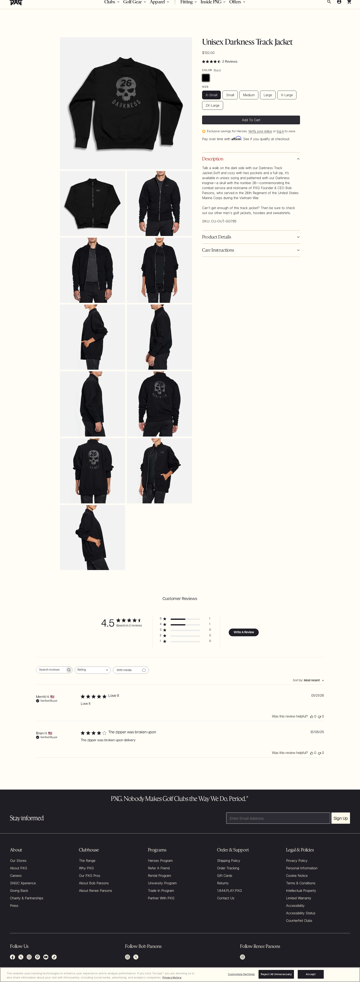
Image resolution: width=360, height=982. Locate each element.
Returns (223, 883)
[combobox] (93, 670)
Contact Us (225, 898)
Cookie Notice (297, 875)
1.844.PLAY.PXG (229, 890)
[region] (180, 974)
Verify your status (260, 131)
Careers (16, 875)
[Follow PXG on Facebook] (12, 957)
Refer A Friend (159, 868)
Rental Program (159, 875)
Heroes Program (160, 860)
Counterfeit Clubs (299, 920)
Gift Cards (224, 875)
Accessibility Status (300, 913)
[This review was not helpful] (319, 717)
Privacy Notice (171, 977)
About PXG (18, 868)
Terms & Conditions (300, 883)
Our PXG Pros (89, 875)
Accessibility (295, 905)
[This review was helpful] (311, 717)
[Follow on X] (135, 957)
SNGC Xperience (23, 883)
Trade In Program (161, 890)
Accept (311, 974)
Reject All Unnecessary (276, 974)
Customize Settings (241, 974)
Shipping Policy (228, 860)
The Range (87, 860)
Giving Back (19, 890)
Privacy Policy (297, 860)
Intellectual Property (301, 890)
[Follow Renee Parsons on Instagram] (242, 957)
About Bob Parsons (94, 883)
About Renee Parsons (95, 890)
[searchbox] (50, 670)
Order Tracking (228, 868)
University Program (162, 883)
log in (280, 131)
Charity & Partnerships (26, 898)
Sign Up (341, 818)
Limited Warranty (298, 898)
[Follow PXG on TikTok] (54, 957)
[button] (251, 250)
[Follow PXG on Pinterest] (37, 957)
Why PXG (86, 868)
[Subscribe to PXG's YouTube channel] (45, 957)
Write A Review (244, 632)
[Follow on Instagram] (127, 957)
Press (14, 905)
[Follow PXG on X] (20, 957)
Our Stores (18, 860)
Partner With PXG (161, 898)
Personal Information (302, 868)
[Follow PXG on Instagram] (29, 957)
